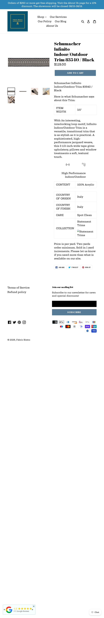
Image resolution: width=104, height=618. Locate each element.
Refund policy (16, 292)
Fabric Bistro (23, 340)
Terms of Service (18, 287)
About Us (52, 25)
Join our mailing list (62, 287)
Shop (41, 16)
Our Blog (60, 21)
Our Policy (44, 21)
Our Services (58, 16)
